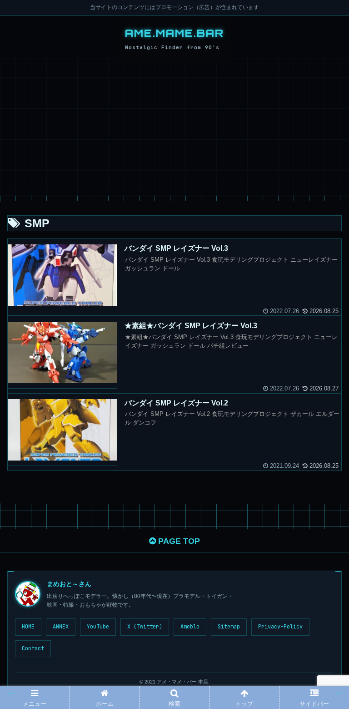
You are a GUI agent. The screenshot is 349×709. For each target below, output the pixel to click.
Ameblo (189, 626)
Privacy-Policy (280, 626)
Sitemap (229, 626)
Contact (33, 648)
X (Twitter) (144, 626)
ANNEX (61, 626)
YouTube (98, 626)
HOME (28, 626)
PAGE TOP (178, 541)
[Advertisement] (174, 127)
